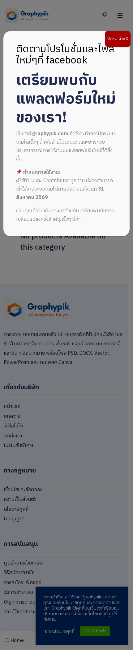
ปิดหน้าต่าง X (117, 39)
